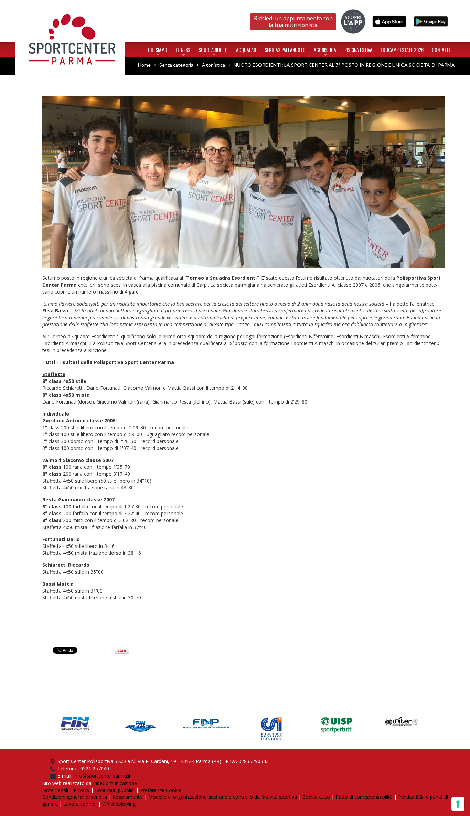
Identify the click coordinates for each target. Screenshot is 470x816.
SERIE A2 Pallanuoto (285, 49)
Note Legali (55, 790)
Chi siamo (157, 51)
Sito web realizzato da (67, 783)
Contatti (441, 49)
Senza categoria (176, 65)
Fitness (182, 51)
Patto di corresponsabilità (364, 797)
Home (70, 8)
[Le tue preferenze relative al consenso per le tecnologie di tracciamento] (457, 804)
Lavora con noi (80, 804)
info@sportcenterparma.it (102, 775)
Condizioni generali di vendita (74, 797)
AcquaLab (246, 49)
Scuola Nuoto (213, 51)
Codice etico (316, 797)
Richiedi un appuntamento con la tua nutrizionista (293, 21)
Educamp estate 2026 (402, 49)
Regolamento (128, 797)
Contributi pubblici (115, 790)
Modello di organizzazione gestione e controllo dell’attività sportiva (222, 797)
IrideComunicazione (115, 783)
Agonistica (325, 51)
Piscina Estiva (358, 49)
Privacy (81, 790)
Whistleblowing (119, 804)
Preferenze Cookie (160, 790)
